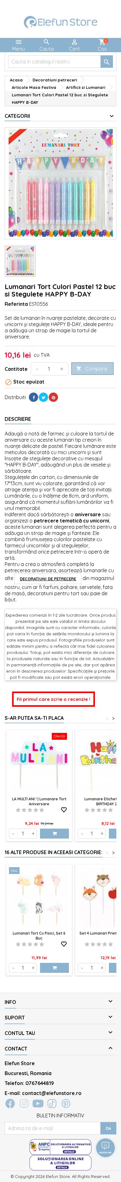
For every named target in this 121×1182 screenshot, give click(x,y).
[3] (30, 809)
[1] (18, 809)
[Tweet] (43, 397)
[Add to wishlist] (64, 809)
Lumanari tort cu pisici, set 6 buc (39, 936)
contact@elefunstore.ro (52, 1093)
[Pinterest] (53, 397)
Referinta (16, 304)
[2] (24, 809)
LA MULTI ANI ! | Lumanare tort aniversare (39, 801)
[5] (41, 809)
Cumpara (91, 369)
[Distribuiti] (33, 397)
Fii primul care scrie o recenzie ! (53, 699)
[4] (36, 809)
